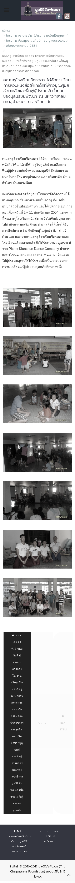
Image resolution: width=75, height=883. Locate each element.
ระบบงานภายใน (50, 831)
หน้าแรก (7, 31)
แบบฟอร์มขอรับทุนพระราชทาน (19, 848)
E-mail (19, 831)
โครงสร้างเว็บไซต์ (19, 836)
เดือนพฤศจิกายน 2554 (21, 46)
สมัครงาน (50, 841)
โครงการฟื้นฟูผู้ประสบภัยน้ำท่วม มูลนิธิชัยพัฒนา (37, 41)
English (50, 836)
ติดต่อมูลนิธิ (19, 841)
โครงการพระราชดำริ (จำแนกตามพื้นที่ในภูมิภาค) (37, 36)
